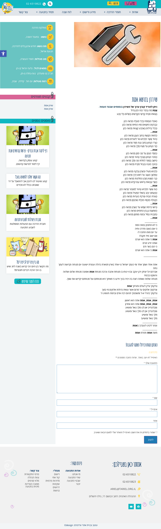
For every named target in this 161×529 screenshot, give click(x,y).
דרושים (56, 487)
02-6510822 (33, 3)
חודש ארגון (31, 46)
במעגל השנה (32, 36)
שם (155, 397)
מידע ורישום (89, 12)
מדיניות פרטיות (53, 480)
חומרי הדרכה (114, 12)
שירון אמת (48, 105)
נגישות (56, 490)
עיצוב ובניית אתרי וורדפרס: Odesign (80, 525)
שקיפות (56, 484)
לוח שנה (66, 12)
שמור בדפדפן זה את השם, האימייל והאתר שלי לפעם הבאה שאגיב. (124, 432)
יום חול (29, 81)
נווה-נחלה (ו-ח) (28, 73)
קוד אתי (56, 477)
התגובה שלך (150, 363)
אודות (135, 12)
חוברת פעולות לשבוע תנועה (28, 219)
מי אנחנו (76, 474)
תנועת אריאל (47, 51)
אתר (155, 420)
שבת (14, 81)
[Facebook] (138, 506)
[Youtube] (131, 506)
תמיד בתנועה (46, 12)
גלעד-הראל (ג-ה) (24, 68)
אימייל (153, 409)
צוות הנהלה (33, 477)
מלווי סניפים (33, 480)
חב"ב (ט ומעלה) (45, 73)
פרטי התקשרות (31, 474)
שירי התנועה (74, 477)
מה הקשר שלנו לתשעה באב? (27, 177)
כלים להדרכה (18, 46)
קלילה (21, 81)
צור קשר (23, 12)
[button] (3, 53)
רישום (57, 474)
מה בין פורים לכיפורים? (27, 262)
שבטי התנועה (73, 480)
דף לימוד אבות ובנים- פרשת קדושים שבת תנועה (27, 153)
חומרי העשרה (27, 59)
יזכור (78, 484)
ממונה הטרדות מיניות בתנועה (32, 485)
